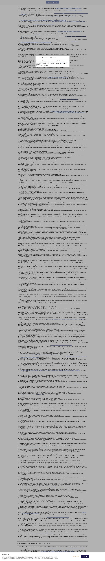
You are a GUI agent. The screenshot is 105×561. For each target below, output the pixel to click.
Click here (62, 62)
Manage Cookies (76, 556)
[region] (52, 556)
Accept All (85, 556)
